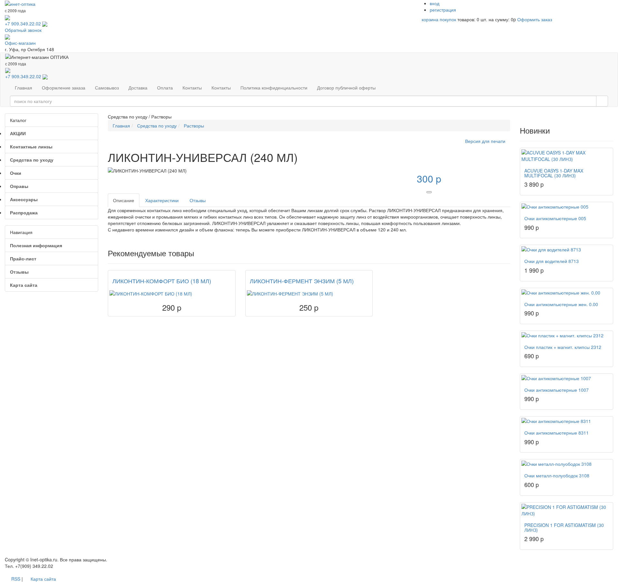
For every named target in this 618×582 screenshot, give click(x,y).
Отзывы (19, 271)
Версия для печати (485, 141)
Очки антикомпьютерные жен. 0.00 (561, 304)
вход (434, 3)
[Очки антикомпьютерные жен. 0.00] (566, 292)
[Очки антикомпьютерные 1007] (566, 378)
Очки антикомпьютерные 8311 (556, 432)
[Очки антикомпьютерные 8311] (566, 421)
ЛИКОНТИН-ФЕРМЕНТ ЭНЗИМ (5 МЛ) (302, 281)
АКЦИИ (18, 133)
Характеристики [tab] (162, 200)
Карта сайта (23, 285)
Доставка (137, 87)
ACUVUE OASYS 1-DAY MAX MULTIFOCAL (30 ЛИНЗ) (553, 173)
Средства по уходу (31, 159)
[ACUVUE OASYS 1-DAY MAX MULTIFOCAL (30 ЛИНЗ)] (566, 155)
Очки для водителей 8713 (551, 261)
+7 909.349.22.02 (23, 23)
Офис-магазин (20, 43)
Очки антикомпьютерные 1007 (556, 390)
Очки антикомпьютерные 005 (555, 218)
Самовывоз (107, 87)
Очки (15, 173)
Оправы (19, 186)
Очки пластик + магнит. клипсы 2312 (562, 347)
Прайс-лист (23, 258)
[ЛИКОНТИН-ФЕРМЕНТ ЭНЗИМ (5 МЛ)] (309, 293)
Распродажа (24, 212)
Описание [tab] (123, 200)
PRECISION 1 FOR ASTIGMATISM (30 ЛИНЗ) (564, 527)
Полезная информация (36, 245)
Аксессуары (24, 199)
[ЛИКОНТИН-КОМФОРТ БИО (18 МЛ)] (171, 293)
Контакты (192, 87)
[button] (429, 192)
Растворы (194, 125)
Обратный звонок (23, 30)
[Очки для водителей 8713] (566, 249)
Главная (23, 87)
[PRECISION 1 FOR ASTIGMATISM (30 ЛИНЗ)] (566, 510)
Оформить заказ (534, 19)
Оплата (165, 87)
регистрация (443, 9)
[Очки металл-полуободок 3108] (566, 464)
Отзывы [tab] (198, 200)
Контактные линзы (31, 146)
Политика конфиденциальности (273, 87)
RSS (15, 579)
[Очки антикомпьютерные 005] (566, 206)
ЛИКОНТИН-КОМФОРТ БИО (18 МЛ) (161, 281)
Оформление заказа (63, 87)
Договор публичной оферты (346, 87)
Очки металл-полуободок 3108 (556, 475)
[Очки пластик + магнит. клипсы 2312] (566, 335)
